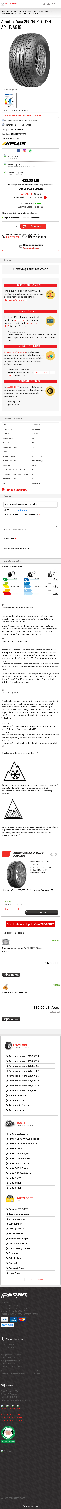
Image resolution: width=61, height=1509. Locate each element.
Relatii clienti (15, 1258)
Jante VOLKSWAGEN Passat (24, 1138)
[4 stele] (24, 510)
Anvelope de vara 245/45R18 (24, 1085)
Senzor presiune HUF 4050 (15, 992)
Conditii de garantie (19, 1248)
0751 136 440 (7, 1344)
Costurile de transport (15, 352)
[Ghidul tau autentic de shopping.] (7, 1325)
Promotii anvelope (18, 1238)
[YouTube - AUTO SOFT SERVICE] (19, 1413)
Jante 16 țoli (15, 1183)
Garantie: (27, 193)
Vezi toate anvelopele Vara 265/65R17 (30, 924)
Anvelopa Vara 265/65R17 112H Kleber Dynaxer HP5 (28, 890)
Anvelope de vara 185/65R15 (24, 1066)
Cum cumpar (15, 1223)
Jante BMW (15, 1178)
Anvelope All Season (19, 1105)
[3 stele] (22, 510)
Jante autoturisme (18, 1134)
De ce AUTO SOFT (18, 1209)
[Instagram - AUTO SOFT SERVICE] (14, 1413)
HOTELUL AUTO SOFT (15, 299)
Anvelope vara (16, 1100)
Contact (13, 1263)
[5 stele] (26, 510)
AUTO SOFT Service (34, 1279)
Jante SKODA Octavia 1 (21, 1173)
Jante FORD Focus (18, 1168)
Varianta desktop (31, 1506)
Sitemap (13, 1253)
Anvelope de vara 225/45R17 (24, 1071)
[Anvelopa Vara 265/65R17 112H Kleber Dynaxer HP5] (30, 874)
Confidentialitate (18, 1243)
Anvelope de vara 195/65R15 (24, 1061)
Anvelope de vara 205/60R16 (24, 1075)
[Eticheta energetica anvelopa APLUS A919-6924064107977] (9, 100)
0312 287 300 (12, 237)
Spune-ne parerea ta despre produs (22, 514)
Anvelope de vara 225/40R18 (24, 1080)
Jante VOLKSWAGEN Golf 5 (23, 1143)
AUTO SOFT (9, 4)
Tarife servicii (16, 1233)
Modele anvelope (17, 1095)
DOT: (22, 189)
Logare (48, 2)
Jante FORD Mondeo (19, 1163)
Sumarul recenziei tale (15, 530)
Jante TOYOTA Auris (19, 1158)
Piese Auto (14, 1273)
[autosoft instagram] (25, 151)
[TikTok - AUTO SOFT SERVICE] (8, 1413)
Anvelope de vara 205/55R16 (24, 1056)
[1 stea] (18, 510)
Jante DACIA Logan (19, 1153)
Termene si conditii (19, 1214)
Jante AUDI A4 (16, 1148)
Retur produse (16, 1228)
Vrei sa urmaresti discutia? (17, 548)
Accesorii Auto (16, 1268)
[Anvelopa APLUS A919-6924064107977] (31, 60)
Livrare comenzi (17, 1219)
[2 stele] (20, 510)
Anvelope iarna (17, 1110)
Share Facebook (19, 151)
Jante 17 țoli (15, 1188)
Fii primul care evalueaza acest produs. (22, 115)
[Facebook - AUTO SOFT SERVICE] (3, 1413)
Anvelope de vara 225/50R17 (24, 1090)
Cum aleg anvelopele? (16, 490)
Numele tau (10, 539)
